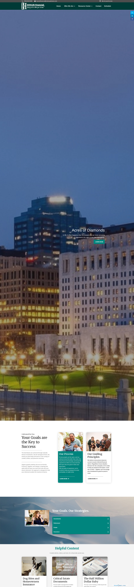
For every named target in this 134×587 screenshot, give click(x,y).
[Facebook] (132, 18)
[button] (58, 6)
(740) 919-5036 (28, 1)
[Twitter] (132, 12)
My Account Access (106, 1)
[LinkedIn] (132, 15)
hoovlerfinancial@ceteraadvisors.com (46, 1)
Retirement (57, 523)
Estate (55, 527)
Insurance (56, 532)
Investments (57, 518)
